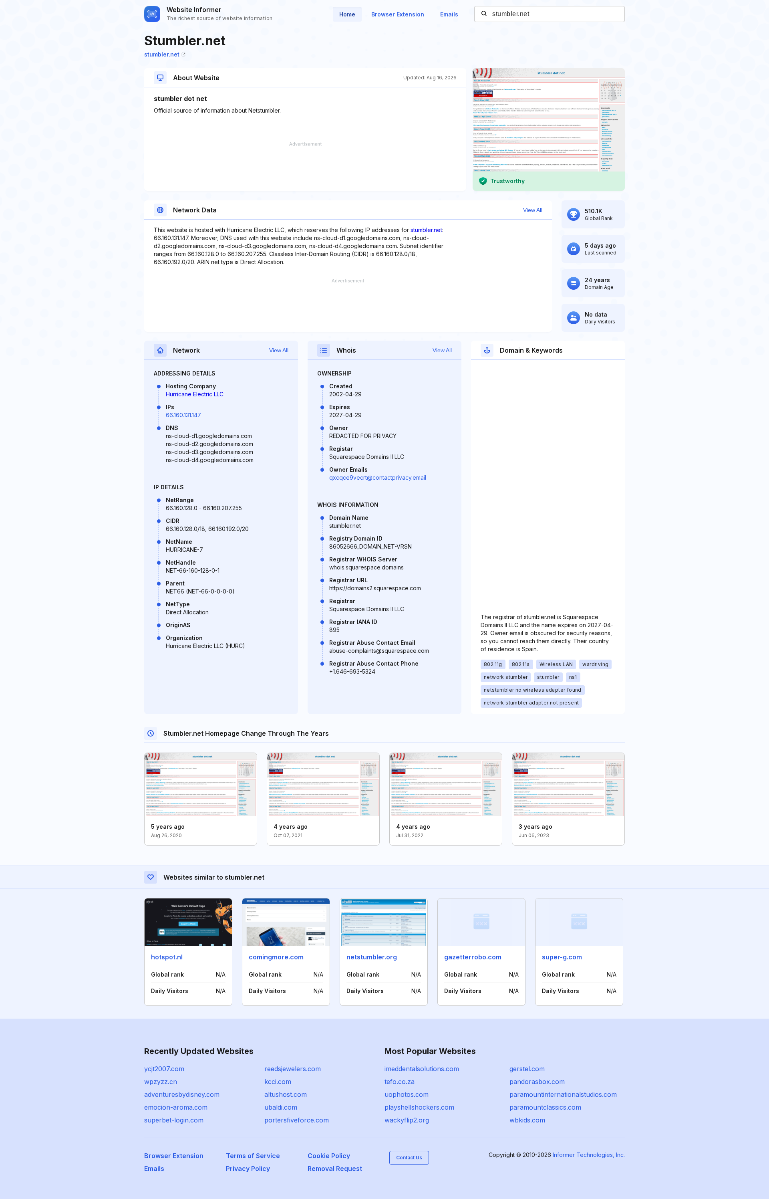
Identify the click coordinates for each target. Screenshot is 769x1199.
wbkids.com (527, 1120)
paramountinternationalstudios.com (563, 1094)
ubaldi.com (280, 1107)
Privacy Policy (248, 1169)
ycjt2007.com (164, 1069)
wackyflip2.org (406, 1120)
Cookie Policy (329, 1156)
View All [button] (532, 210)
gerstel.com (527, 1069)
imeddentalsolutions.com (421, 1069)
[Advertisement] (305, 166)
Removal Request (335, 1169)
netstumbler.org (371, 957)
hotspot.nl (167, 957)
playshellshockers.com (419, 1107)
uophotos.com (406, 1094)
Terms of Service (253, 1156)
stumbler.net (161, 54)
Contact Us (409, 1158)
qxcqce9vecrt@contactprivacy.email (377, 477)
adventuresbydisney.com (181, 1094)
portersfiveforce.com (296, 1120)
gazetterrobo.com (472, 957)
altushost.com (285, 1094)
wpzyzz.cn (160, 1082)
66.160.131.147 (183, 415)
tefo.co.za (399, 1082)
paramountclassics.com (545, 1107)
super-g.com (562, 957)
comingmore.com (276, 957)
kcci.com (277, 1082)
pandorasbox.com (537, 1082)
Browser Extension (397, 14)
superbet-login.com (173, 1120)
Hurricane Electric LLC (194, 394)
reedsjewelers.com (292, 1069)
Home (347, 14)
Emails (449, 14)
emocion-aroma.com (175, 1107)
